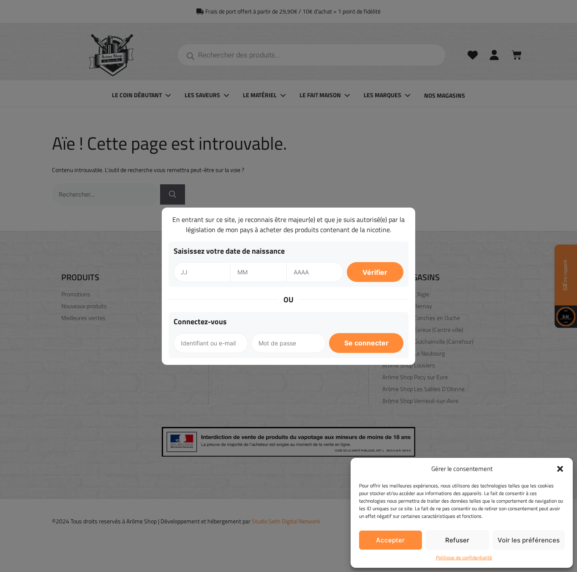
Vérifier (374, 272)
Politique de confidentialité (464, 557)
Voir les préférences (529, 540)
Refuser (457, 540)
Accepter (390, 540)
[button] (560, 469)
